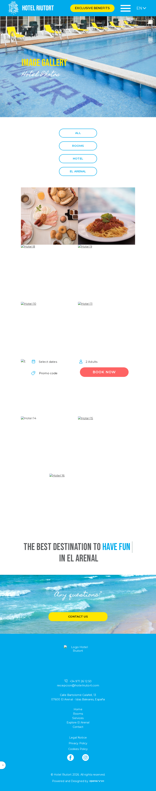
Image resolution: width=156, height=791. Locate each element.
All (78, 133)
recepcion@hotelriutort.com (78, 685)
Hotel (78, 158)
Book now (104, 372)
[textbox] (51, 361)
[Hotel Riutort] (30, 8)
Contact (78, 727)
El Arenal (78, 171)
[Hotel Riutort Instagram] (85, 757)
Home (78, 709)
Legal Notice (78, 737)
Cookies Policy (78, 749)
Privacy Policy (78, 743)
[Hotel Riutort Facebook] (70, 757)
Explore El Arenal (78, 722)
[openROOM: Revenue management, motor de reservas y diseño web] (96, 781)
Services (78, 718)
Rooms (78, 146)
